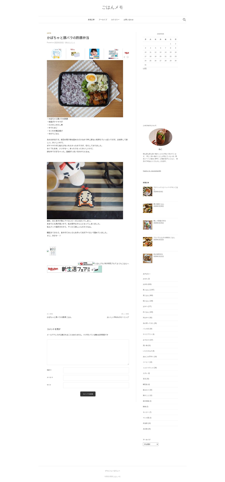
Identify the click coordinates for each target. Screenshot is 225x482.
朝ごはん (146, 301)
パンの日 (146, 329)
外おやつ (146, 317)
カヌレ (145, 373)
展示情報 (146, 401)
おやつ (145, 306)
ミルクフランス (148, 368)
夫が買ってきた (148, 323)
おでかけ (146, 340)
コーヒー (146, 362)
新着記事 (91, 20)
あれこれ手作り (148, 356)
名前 (49, 370)
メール (50, 377)
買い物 (145, 345)
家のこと (146, 395)
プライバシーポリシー (112, 471)
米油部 (145, 423)
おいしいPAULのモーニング (118, 317)
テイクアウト (147, 334)
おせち (145, 279)
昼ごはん (146, 295)
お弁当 (49, 33)
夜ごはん (146, 290)
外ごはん (146, 312)
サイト (49, 385)
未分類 (145, 429)
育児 (144, 379)
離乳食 (145, 384)
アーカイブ (103, 20)
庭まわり (146, 390)
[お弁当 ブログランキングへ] (86, 263)
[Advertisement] (87, 290)
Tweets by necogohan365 (152, 171)
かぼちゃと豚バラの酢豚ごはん (59, 317)
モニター (146, 412)
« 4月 (145, 68)
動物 (144, 406)
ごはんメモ (112, 7)
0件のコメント (70, 42)
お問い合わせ (128, 20)
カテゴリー (115, 20)
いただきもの (147, 351)
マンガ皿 (146, 418)
